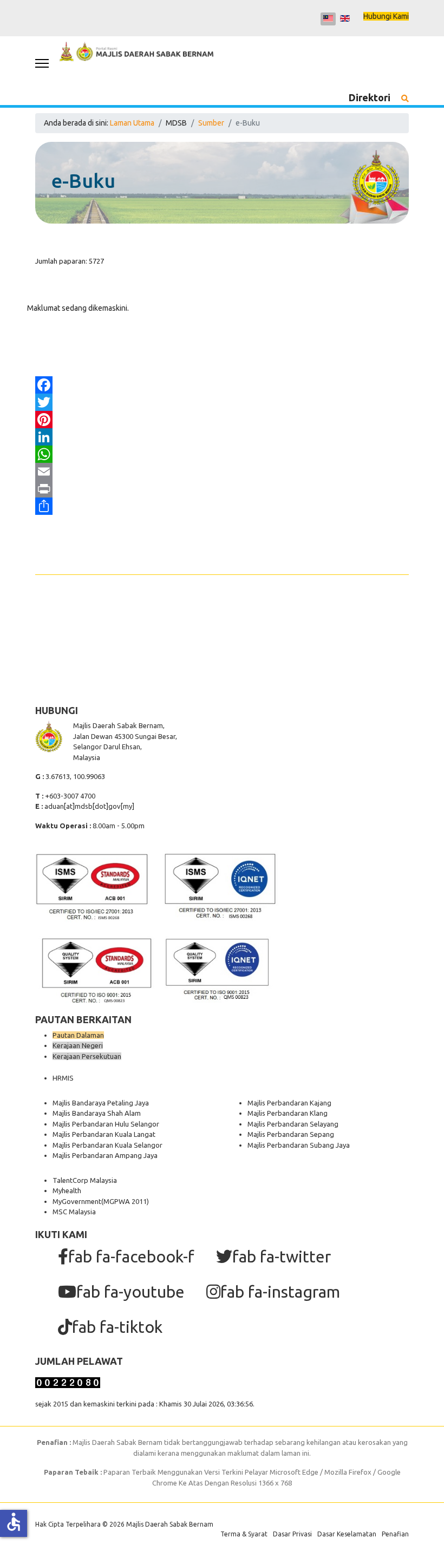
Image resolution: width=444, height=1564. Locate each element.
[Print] (222, 489)
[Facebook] (222, 385)
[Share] (222, 506)
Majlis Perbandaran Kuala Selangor (107, 1145)
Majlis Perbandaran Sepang (290, 1134)
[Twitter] (222, 402)
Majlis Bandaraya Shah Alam (97, 1113)
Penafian (395, 1533)
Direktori (369, 97)
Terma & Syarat (243, 1533)
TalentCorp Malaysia (85, 1180)
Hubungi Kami (386, 16)
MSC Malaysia (74, 1211)
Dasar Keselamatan (346, 1533)
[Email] (222, 471)
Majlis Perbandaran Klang (287, 1113)
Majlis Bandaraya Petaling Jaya (101, 1103)
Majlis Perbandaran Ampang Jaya (105, 1155)
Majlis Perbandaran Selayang (292, 1124)
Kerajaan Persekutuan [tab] (87, 1056)
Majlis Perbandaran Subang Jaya (298, 1145)
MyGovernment (77, 1201)
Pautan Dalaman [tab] (78, 1035)
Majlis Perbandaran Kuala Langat (104, 1134)
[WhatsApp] (222, 454)
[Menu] (42, 63)
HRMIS (63, 1078)
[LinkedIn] (222, 437)
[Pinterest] (222, 419)
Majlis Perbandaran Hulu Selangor (106, 1124)
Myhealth (67, 1190)
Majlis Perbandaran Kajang (289, 1103)
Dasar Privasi (292, 1533)
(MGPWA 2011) (125, 1201)
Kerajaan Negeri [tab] (78, 1045)
